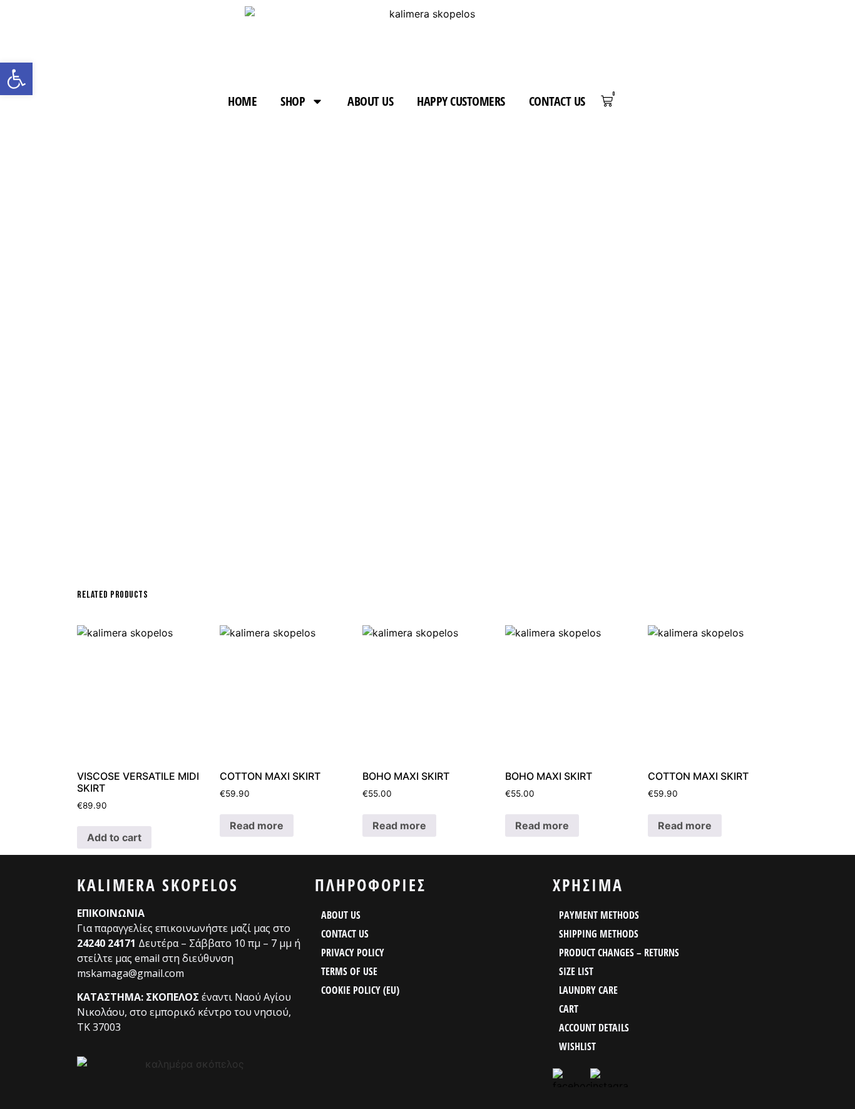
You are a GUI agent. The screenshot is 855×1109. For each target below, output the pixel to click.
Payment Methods (599, 915)
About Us (370, 101)
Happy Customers (461, 101)
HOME (242, 101)
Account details (594, 1028)
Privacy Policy (352, 952)
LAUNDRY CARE (588, 990)
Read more (257, 825)
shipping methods (598, 934)
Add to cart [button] (114, 837)
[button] (16, 79)
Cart (568, 1009)
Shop (292, 101)
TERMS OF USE (349, 971)
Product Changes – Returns (619, 952)
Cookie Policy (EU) (360, 990)
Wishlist (577, 1046)
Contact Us (557, 101)
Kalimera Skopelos (157, 885)
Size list (576, 971)
